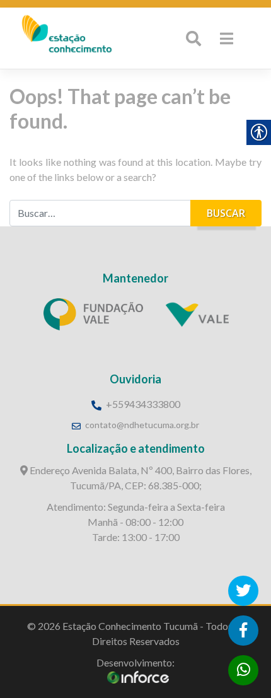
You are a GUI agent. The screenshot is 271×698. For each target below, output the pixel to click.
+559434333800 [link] (142, 404)
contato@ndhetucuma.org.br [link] (142, 424)
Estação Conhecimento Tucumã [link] (130, 626)
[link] (66, 37)
